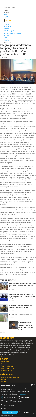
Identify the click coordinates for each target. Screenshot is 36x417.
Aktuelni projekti (9, 31)
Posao (6, 38)
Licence (3, 381)
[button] (18, 408)
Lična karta (4, 364)
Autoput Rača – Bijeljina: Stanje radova (20, 314)
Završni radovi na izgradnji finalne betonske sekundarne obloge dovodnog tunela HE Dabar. (22, 285)
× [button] (34, 384)
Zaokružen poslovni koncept (10, 377)
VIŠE (1, 357)
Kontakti (6, 40)
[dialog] (18, 400)
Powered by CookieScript (7, 415)
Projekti (6, 29)
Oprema (3, 379)
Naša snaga (7, 26)
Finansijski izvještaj (7, 368)
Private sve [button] (10, 412)
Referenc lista (8, 35)
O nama (6, 24)
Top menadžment (7, 366)
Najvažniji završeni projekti (12, 33)
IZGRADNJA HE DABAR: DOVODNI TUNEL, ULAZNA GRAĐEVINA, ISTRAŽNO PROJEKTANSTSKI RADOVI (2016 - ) (26, 325)
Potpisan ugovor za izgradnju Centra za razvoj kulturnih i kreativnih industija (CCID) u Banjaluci (22, 296)
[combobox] (32, 385)
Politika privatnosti (7, 370)
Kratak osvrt (5, 362)
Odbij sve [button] (26, 412)
